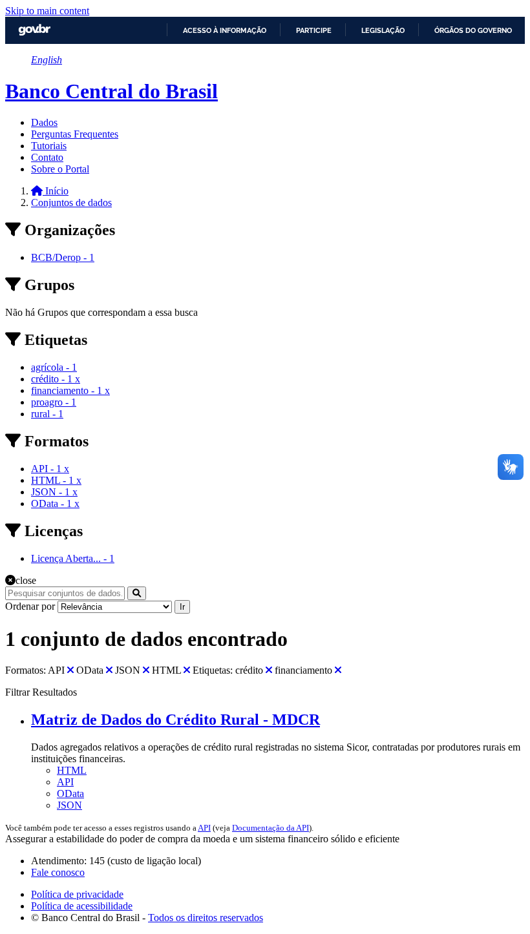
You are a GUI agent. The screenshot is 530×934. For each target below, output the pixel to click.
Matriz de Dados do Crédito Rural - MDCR (175, 719)
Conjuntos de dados (71, 202)
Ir (182, 607)
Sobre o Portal (60, 168)
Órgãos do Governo (473, 30)
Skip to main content (47, 10)
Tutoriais (49, 145)
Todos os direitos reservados (205, 917)
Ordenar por (30, 606)
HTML (72, 770)
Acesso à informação (224, 30)
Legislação (383, 30)
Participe (314, 30)
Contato (47, 157)
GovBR (34, 30)
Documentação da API (270, 828)
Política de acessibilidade (81, 905)
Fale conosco (58, 872)
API (65, 781)
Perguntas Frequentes (74, 134)
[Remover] (70, 670)
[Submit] (136, 593)
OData (70, 793)
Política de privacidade (77, 894)
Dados (44, 122)
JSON (69, 805)
